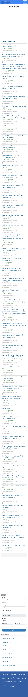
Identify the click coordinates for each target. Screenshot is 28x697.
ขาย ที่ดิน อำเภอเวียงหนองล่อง (10, 264)
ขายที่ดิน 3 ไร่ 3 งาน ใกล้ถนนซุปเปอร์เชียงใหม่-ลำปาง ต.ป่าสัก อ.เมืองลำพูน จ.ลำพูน (12, 398)
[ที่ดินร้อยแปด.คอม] (5, 2)
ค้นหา (14, 630)
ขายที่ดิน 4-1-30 (6, 408)
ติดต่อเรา (21, 681)
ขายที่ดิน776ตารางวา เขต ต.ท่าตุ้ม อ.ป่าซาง (13, 545)
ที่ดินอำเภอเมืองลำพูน (8, 653)
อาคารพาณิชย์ (8, 681)
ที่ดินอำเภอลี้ (5, 661)
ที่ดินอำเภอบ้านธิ (7, 642)
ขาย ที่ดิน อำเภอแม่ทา (8, 72)
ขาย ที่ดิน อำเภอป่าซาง (9, 82)
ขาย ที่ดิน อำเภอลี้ (7, 244)
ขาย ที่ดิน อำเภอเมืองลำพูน (10, 50)
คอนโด (13, 678)
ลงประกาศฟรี (13, 674)
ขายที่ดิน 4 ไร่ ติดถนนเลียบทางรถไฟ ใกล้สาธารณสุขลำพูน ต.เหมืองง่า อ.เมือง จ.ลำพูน (13, 280)
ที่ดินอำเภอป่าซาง (7, 650)
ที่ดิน (3, 678)
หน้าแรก (5, 674)
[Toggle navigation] (25, 2)
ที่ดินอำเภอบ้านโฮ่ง (7, 646)
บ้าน (8, 678)
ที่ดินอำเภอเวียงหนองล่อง (9, 665)
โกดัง (18, 678)
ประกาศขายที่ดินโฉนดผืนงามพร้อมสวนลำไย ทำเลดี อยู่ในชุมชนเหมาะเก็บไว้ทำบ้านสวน (14, 325)
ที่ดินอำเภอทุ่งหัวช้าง (8, 638)
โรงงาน (23, 678)
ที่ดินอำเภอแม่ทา (7, 657)
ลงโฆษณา (22, 674)
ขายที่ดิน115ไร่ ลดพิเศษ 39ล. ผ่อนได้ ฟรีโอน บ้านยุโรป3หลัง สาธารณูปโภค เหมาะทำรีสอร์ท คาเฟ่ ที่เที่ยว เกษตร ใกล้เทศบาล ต (13, 66)
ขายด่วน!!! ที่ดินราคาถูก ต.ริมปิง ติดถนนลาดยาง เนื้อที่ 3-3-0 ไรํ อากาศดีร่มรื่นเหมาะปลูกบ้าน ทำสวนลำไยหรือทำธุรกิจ (13, 357)
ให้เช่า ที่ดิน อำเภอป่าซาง (9, 60)
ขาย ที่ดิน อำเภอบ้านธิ (8, 101)
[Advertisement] (14, 24)
